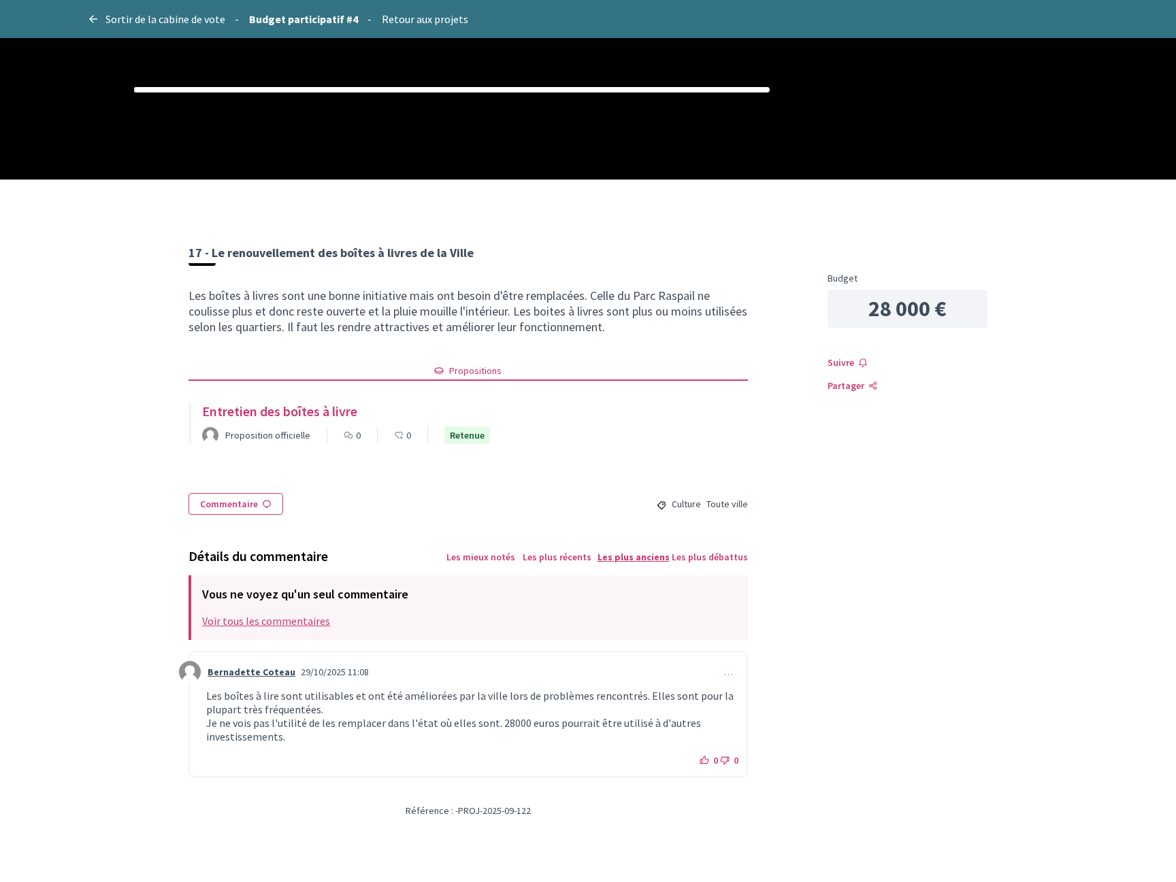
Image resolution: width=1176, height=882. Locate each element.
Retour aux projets (425, 19)
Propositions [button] (475, 370)
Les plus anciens (634, 557)
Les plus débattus (710, 557)
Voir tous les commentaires (266, 621)
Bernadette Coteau (251, 672)
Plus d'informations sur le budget (206, 141)
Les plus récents (557, 557)
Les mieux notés (480, 557)
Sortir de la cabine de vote (165, 19)
